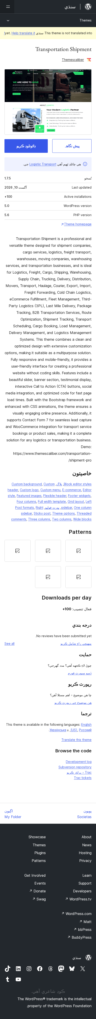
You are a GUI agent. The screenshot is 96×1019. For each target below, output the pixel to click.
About (87, 837)
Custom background (27, 484)
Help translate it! (19, 33)
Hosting (85, 853)
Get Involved (35, 875)
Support (85, 883)
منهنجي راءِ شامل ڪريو (76, 643)
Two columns (61, 519)
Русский (85, 730)
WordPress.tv (78, 899)
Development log (79, 762)
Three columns (39, 519)
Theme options (63, 513)
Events (40, 883)
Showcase (37, 837)
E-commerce (71, 490)
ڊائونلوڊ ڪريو (26, 146)
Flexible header (54, 496)
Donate (37, 891)
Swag (39, 899)
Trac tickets (83, 778)
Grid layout (76, 501)
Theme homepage (78, 224)
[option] (78, 551)
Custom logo (29, 490)
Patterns (39, 860)
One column (83, 507)
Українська (58, 730)
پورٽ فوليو (52, 507)
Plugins (40, 853)
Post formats (24, 507)
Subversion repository (75, 767)
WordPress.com (76, 913)
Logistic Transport (42, 164)
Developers (82, 891)
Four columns (26, 501)
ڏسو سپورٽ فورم (80, 673)
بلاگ (59, 484)
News (87, 845)
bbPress (82, 929)
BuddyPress (79, 937)
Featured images (29, 496)
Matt (85, 921)
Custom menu (50, 490)
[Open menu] (7, 6)
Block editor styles (78, 484)
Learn (87, 875)
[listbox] (48, 564)
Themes (85, 20)
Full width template (52, 501)
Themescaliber (73, 60)
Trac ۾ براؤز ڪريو (79, 772)
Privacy (85, 860)
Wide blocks (82, 519)
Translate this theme (76, 740)
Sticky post (42, 513)
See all (9, 643)
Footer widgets (79, 496)
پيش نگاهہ (71, 146)
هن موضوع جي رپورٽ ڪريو (73, 702)
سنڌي (76, 957)
